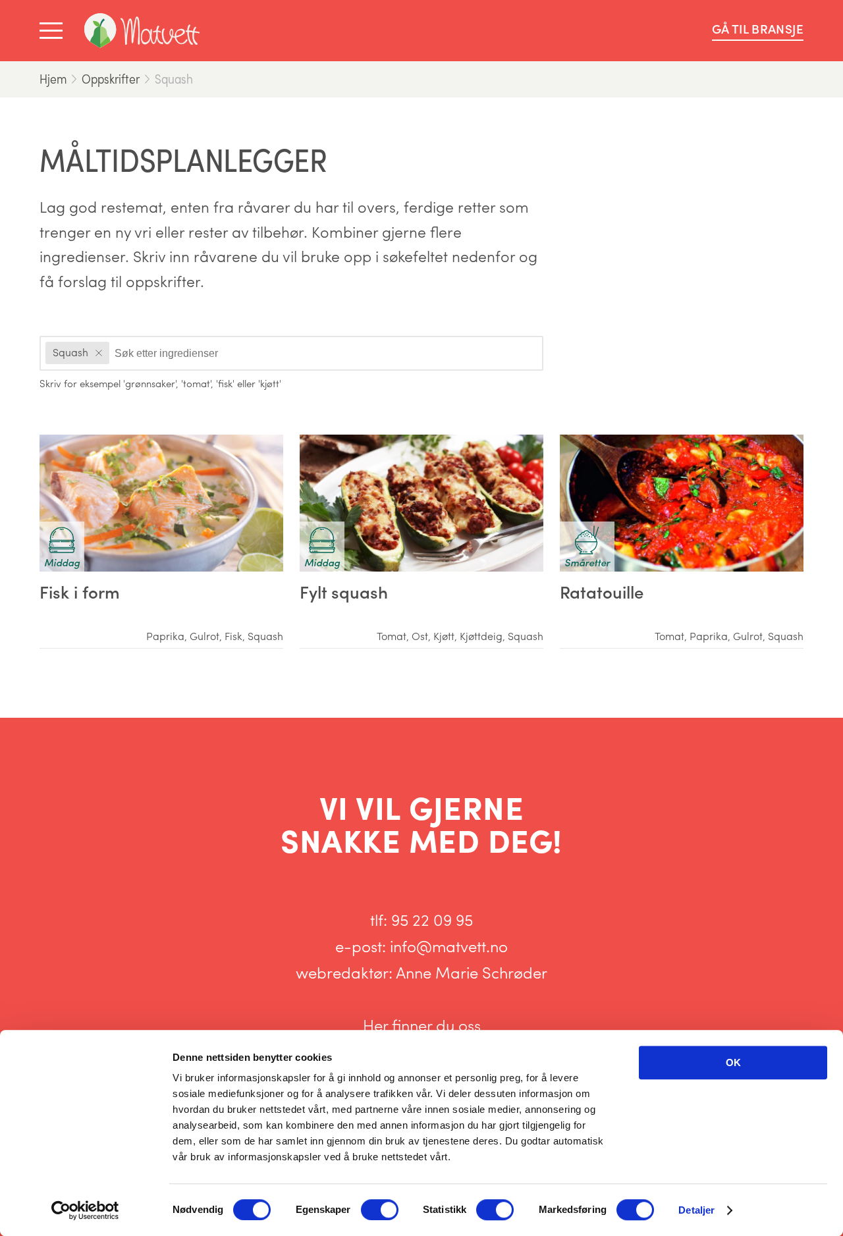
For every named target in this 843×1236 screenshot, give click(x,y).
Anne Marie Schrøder (471, 972)
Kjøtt (443, 636)
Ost (420, 636)
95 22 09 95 (432, 919)
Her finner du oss (422, 1024)
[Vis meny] (54, 30)
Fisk (233, 636)
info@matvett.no (449, 945)
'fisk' (225, 383)
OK (733, 1062)
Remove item (98, 353)
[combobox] (291, 353)
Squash (174, 78)
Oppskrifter (111, 78)
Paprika (165, 636)
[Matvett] (142, 30)
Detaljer (696, 1210)
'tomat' (196, 383)
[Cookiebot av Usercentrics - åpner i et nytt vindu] (85, 1210)
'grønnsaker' (149, 383)
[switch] (379, 1209)
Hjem (53, 78)
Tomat (391, 636)
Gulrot (204, 636)
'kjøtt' (269, 383)
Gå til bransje (757, 29)
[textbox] (173, 352)
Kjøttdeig (481, 636)
